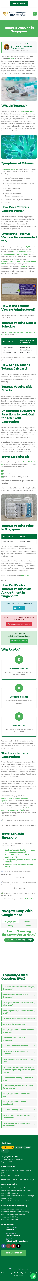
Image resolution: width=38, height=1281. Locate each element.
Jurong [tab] (10, 925)
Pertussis (23, 266)
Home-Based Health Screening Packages (16, 1190)
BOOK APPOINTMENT (19, 3)
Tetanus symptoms (9, 169)
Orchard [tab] (27, 921)
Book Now (20, 608)
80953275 (10, 1230)
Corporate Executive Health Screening (15, 1212)
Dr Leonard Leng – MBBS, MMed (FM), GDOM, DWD (21, 46)
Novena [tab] (28, 925)
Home (10, 25)
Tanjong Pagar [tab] (10, 921)
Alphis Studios (20, 1275)
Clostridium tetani (27, 111)
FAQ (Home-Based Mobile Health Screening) (17, 1196)
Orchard (19, 1147)
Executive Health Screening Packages (15, 1188)
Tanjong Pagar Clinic (9, 1156)
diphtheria (30, 247)
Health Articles (6, 1198)
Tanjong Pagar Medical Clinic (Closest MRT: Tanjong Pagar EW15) (20, 851)
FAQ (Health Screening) (10, 1193)
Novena (5, 1151)
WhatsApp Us (25, 624)
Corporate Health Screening (11, 1209)
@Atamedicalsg (13, 1235)
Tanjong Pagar (8, 1147)
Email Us (23, 641)
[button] (33, 1276)
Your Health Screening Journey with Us (15, 1201)
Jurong (27, 1147)
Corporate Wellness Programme (13, 1214)
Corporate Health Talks (9, 1217)
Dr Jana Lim (29, 899)
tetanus (11, 59)
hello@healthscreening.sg (17, 1241)
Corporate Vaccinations (10, 1220)
